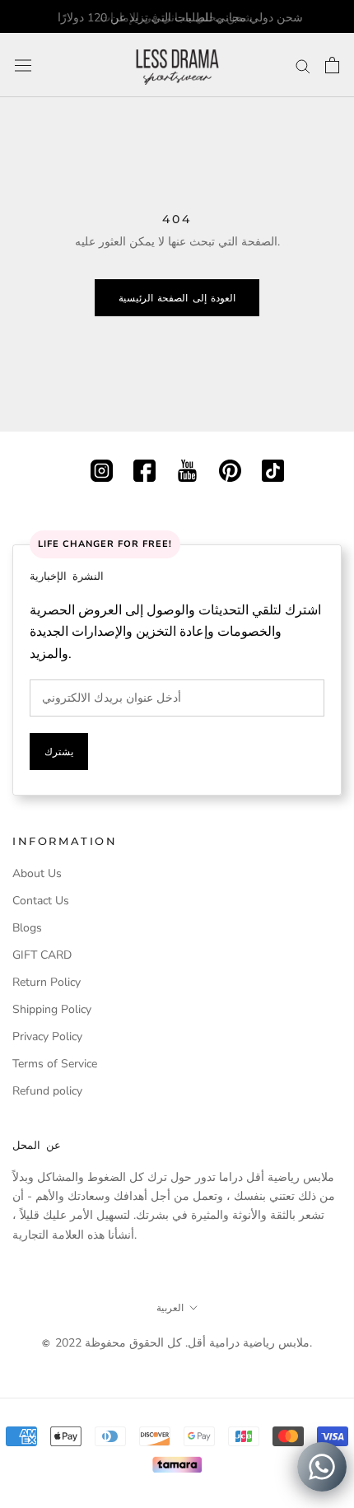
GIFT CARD (42, 955)
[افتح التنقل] (23, 65)
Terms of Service (54, 1063)
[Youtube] (187, 469)
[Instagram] (102, 469)
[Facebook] (144, 469)
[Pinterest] (230, 469)
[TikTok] (273, 469)
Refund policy (47, 1091)
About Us (37, 873)
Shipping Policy (51, 1009)
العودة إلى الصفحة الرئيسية (177, 298)
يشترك (58, 751)
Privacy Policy (47, 1036)
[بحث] (303, 65)
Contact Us (40, 900)
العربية (170, 1307)
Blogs (27, 928)
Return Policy (46, 982)
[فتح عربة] (332, 65)
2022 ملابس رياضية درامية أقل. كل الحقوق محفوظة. (183, 1343)
